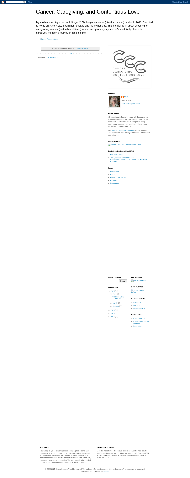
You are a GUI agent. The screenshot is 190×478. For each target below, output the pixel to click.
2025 (113, 291)
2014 (113, 317)
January (116, 306)
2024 (113, 310)
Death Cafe (137, 326)
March (115, 303)
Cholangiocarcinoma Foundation (141, 322)
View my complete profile (130, 104)
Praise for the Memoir (118, 177)
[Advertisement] (129, 230)
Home (70, 53)
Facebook (137, 303)
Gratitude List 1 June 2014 (118, 298)
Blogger (106, 471)
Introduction (114, 172)
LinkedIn (136, 305)
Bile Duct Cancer (116, 155)
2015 (113, 314)
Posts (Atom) (52, 57)
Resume (113, 180)
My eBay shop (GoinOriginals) (123, 130)
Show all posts (82, 48)
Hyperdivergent (139, 308)
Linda (126, 97)
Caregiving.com (139, 319)
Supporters (114, 183)
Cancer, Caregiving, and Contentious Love (88, 12)
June (115, 294)
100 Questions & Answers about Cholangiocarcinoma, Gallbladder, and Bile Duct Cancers (128, 160)
